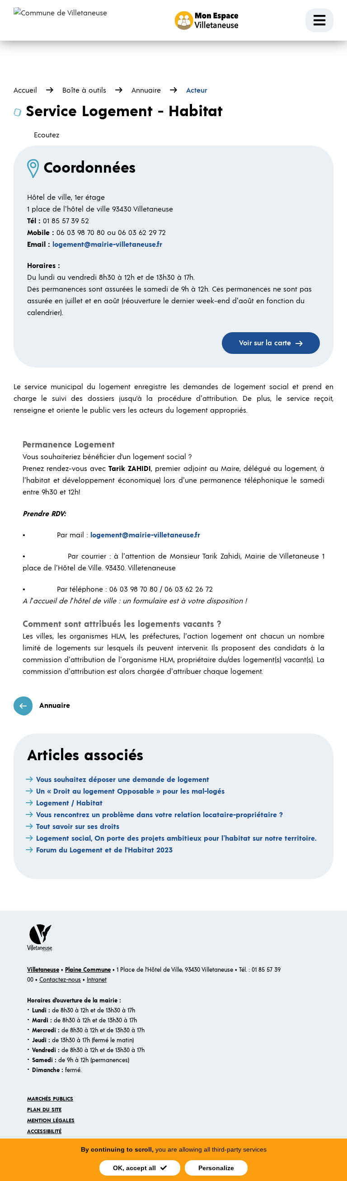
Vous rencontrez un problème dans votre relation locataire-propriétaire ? (159, 815)
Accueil (25, 90)
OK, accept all (134, 1168)
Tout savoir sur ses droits (77, 826)
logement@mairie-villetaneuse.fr (107, 244)
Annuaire (146, 90)
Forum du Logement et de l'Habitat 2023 (104, 850)
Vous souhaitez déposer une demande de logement (122, 779)
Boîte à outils (84, 90)
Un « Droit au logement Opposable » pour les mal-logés (130, 791)
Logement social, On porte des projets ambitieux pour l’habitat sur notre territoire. (176, 838)
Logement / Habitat (69, 803)
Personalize (216, 1168)
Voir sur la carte (265, 343)
